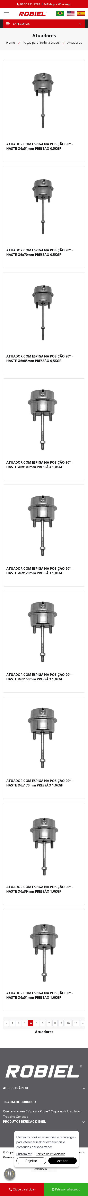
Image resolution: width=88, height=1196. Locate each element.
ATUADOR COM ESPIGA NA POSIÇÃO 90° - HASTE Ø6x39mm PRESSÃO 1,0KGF (39, 889)
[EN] (71, 13)
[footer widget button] (44, 1088)
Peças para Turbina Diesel (41, 42)
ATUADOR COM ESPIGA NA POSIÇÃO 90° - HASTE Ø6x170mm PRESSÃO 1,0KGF (39, 782)
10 (68, 1023)
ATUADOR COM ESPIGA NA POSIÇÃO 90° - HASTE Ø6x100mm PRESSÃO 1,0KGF (39, 464)
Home (10, 42)
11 (76, 1023)
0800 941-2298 (29, 4)
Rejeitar (31, 1161)
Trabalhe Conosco (15, 1116)
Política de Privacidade (50, 1154)
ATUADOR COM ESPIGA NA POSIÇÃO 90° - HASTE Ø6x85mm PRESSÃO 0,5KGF (39, 358)
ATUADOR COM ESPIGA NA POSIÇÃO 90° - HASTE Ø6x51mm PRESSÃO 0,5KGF (39, 146)
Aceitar (62, 1161)
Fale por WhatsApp (58, 4)
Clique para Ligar (23, 1189)
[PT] (60, 13)
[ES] (81, 13)
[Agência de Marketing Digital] (44, 1168)
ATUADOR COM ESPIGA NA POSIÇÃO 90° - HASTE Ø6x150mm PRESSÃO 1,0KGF (39, 676)
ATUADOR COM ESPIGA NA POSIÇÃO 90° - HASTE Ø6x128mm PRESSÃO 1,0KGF (39, 570)
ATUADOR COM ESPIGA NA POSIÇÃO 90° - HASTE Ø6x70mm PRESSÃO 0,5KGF (39, 252)
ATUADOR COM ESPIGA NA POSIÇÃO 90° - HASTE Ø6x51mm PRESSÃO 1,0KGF (39, 995)
